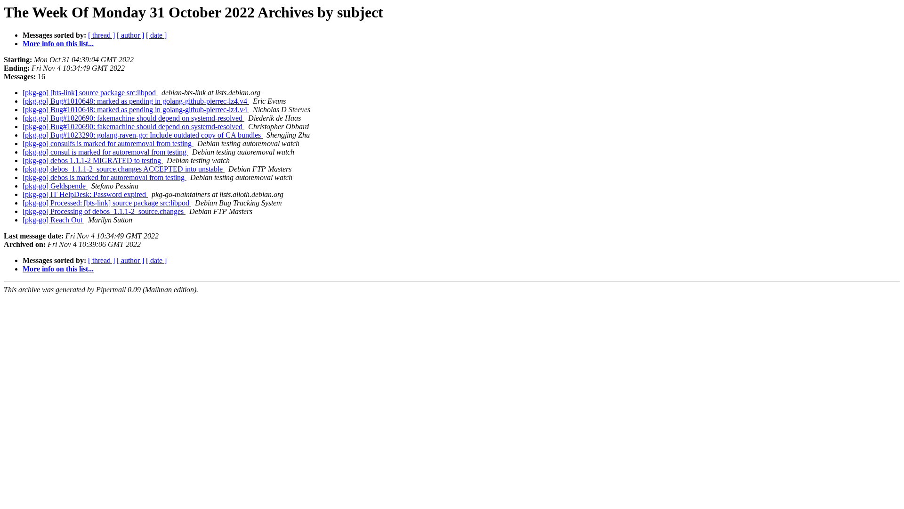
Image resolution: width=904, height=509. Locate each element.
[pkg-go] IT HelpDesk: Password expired (85, 194)
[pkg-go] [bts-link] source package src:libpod (90, 93)
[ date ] (156, 35)
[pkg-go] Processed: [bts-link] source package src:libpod (107, 203)
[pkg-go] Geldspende (55, 186)
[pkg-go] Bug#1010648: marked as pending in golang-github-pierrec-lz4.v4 (136, 101)
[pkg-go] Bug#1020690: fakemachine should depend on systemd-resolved (133, 118)
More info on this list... (58, 44)
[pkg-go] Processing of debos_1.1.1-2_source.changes (104, 211)
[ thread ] (101, 35)
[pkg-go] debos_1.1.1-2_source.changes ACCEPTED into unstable (124, 169)
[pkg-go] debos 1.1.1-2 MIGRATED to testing (93, 160)
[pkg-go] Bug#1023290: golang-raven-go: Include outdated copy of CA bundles (143, 135)
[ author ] (130, 35)
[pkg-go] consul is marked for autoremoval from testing (105, 152)
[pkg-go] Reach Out (53, 220)
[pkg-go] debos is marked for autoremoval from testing (104, 177)
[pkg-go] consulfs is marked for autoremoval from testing (108, 144)
